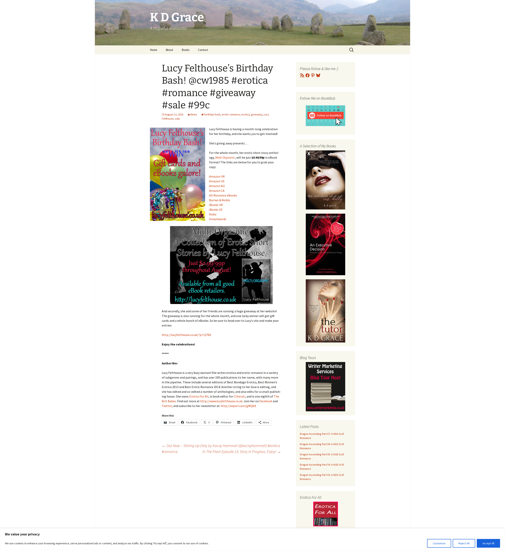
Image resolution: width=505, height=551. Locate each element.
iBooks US (216, 209)
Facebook (265, 401)
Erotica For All (199, 396)
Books (186, 50)
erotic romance (231, 114)
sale (177, 118)
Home (153, 50)
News (194, 114)
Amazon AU (217, 186)
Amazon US (216, 181)
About (169, 50)
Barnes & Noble (219, 200)
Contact (203, 50)
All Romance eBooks (223, 195)
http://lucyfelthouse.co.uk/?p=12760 (186, 335)
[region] (252, 539)
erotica (245, 114)
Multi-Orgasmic (225, 157)
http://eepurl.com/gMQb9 (238, 406)
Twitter (167, 406)
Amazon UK (217, 176)
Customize (439, 543)
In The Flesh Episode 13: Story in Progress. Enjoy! (241, 451)
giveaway (256, 114)
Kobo (212, 214)
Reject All (463, 543)
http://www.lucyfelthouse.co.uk (221, 401)
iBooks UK (216, 205)
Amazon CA (216, 191)
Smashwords (217, 219)
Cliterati (239, 396)
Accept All (488, 543)
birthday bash (212, 114)
